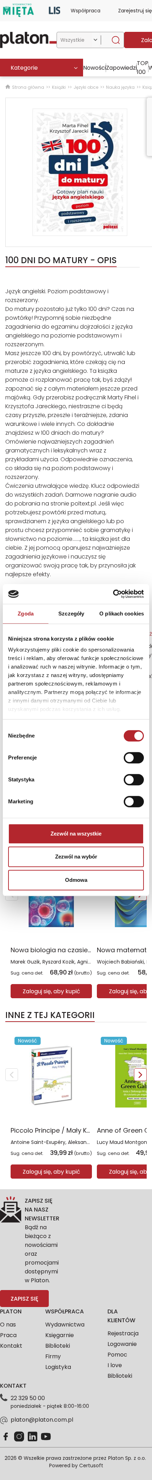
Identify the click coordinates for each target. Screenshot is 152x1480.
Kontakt (11, 1346)
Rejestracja (123, 1333)
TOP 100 (142, 67)
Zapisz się (24, 1299)
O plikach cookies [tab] (121, 614)
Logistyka (58, 1367)
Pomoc (117, 1355)
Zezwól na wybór (76, 857)
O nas (8, 1324)
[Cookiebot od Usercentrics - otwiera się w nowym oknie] (113, 594)
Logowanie (122, 1344)
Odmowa (76, 880)
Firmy (53, 1356)
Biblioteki (57, 1346)
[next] (140, 1074)
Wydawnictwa (64, 1324)
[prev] (11, 1074)
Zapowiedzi (121, 68)
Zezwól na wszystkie (76, 834)
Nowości (94, 68)
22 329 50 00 (28, 1398)
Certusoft (91, 1465)
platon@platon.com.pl (42, 1420)
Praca (8, 1335)
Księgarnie (59, 1335)
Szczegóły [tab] (71, 614)
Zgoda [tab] (26, 614)
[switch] (134, 757)
